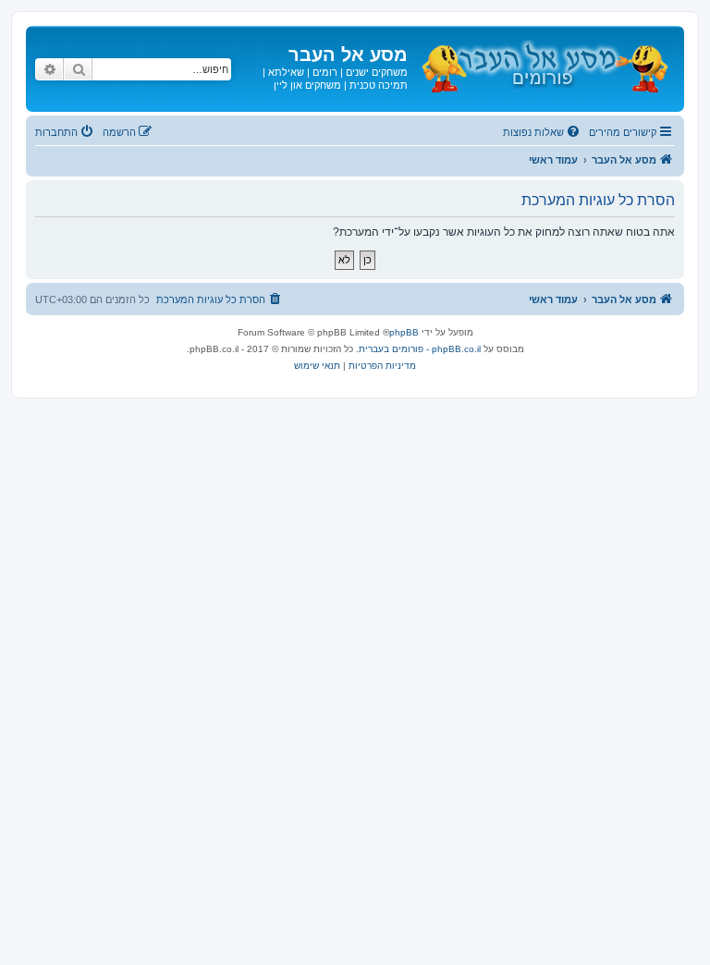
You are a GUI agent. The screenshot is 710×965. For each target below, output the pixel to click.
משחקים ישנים (377, 72)
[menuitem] (542, 132)
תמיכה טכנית (378, 85)
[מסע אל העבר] (543, 63)
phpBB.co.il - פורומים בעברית (420, 349)
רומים (324, 72)
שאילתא (286, 72)
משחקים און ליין (307, 85)
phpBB (404, 332)
